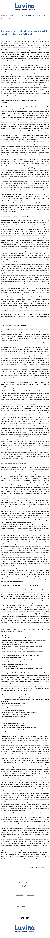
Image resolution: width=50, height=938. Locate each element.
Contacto (4, 18)
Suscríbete (10, 15)
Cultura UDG (25, 909)
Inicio (3, 15)
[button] (9, 18)
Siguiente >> (30, 895)
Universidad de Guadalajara (25, 906)
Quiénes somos (29, 15)
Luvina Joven (40, 15)
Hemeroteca (19, 15)
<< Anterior (19, 895)
